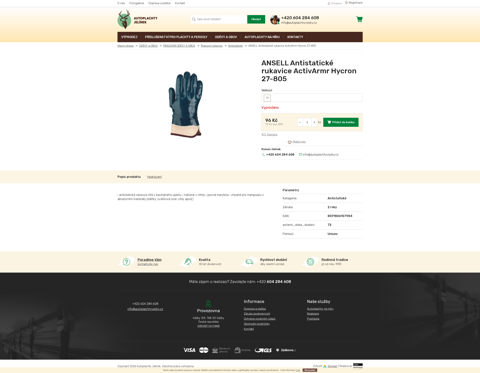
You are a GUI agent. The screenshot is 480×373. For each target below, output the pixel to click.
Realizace (313, 313)
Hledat (256, 19)
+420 (274, 281)
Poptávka (313, 318)
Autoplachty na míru (320, 308)
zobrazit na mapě (208, 325)
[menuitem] (129, 37)
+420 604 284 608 (280, 154)
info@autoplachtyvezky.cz (321, 154)
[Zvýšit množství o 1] (314, 122)
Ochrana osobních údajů (259, 318)
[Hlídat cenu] (297, 142)
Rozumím (310, 370)
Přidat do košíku (343, 122)
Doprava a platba (159, 3)
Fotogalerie (136, 3)
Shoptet (332, 366)
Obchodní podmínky (257, 324)
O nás (121, 3)
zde (298, 370)
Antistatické (337, 198)
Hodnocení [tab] (154, 177)
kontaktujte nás (150, 262)
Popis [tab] (122, 177)
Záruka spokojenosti (257, 313)
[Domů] (127, 46)
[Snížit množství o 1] (300, 122)
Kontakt (180, 3)
